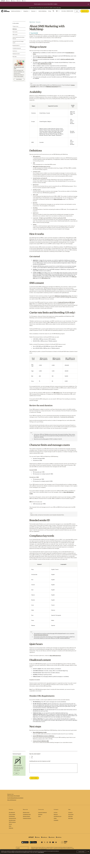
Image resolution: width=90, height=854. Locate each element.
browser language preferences (41, 634)
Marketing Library (26, 812)
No (32, 757)
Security (10, 824)
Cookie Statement (41, 852)
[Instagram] (47, 842)
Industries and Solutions (15, 11)
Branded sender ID (16, 45)
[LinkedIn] (50, 842)
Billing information (58, 199)
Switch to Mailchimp (42, 11)
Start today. (59, 7)
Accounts (38, 22)
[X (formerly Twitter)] (44, 842)
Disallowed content (16, 53)
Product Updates (12, 814)
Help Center (32, 22)
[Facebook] (42, 842)
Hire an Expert (70, 814)
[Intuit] (3, 1)
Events (39, 816)
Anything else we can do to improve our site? (39, 761)
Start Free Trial (85, 11)
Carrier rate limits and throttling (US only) (18, 38)
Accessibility (56, 820)
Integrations (25, 11)
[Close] (88, 851)
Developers (40, 814)
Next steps (14, 56)
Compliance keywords (17, 48)
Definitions (15, 29)
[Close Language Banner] (88, 4)
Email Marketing (12, 816)
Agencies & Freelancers (42, 812)
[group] (57, 11)
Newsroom (56, 814)
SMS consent (15, 34)
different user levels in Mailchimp (45, 57)
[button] (57, 11)
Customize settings (81, 851)
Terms (36, 849)
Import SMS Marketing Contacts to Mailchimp (43, 735)
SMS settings (45, 278)
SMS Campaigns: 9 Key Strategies (13, 795)
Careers (55, 818)
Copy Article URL (34, 33)
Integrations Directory (27, 818)
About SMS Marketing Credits (44, 63)
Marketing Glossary (26, 816)
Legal (39, 849)
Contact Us (70, 812)
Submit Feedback (34, 777)
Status (10, 826)
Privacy (33, 849)
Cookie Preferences (43, 849)
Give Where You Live (57, 816)
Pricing (49, 11)
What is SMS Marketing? (11, 799)
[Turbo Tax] (8, 1)
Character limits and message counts (18, 42)
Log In (77, 11)
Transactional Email (12, 818)
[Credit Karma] (13, 1)
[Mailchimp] (24, 1)
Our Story (55, 812)
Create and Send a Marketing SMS (41, 741)
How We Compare (12, 820)
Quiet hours (15, 50)
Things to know (15, 26)
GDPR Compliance (12, 822)
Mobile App (11, 828)
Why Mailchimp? (12, 812)
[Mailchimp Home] (5, 11)
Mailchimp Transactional (52, 86)
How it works (15, 31)
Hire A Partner (19, 79)
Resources (33, 11)
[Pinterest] (56, 842)
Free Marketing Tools (27, 814)
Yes (32, 756)
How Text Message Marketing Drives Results (15, 797)
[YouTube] (53, 842)
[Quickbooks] (19, 1)
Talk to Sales (70, 818)
